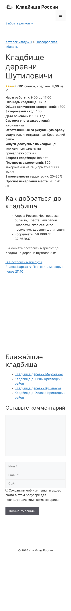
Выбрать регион (17, 23)
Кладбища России (37, 7)
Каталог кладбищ (18, 42)
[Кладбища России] (9, 7)
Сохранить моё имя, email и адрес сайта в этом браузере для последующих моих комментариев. (33, 495)
